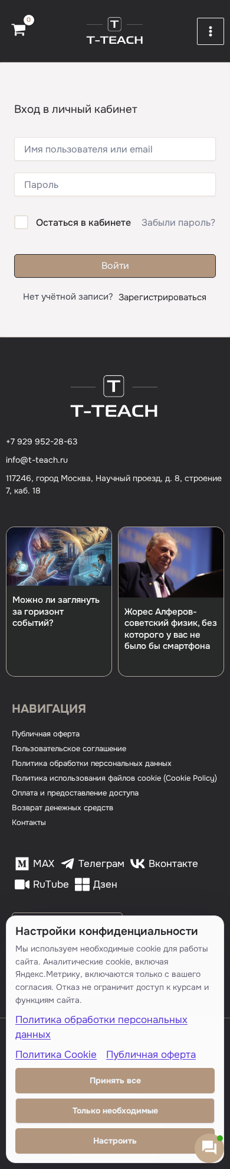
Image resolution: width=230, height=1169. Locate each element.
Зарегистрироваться (162, 297)
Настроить (115, 1140)
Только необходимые (115, 1110)
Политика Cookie (56, 1054)
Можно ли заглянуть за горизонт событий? (56, 611)
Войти (115, 265)
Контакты (29, 822)
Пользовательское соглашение (69, 748)
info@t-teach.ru (37, 459)
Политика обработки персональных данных (92, 763)
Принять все (115, 1080)
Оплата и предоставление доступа (75, 793)
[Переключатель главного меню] (210, 31)
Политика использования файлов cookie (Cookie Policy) (114, 778)
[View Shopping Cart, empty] (18, 31)
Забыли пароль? (178, 222)
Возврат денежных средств (62, 808)
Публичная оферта (46, 734)
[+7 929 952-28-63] (41, 442)
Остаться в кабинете (83, 222)
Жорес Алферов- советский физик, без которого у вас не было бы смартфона (170, 629)
